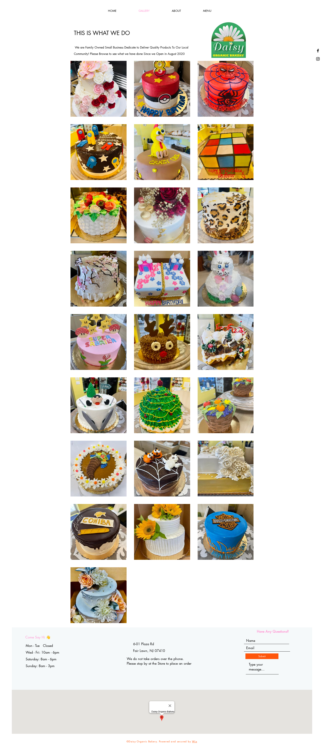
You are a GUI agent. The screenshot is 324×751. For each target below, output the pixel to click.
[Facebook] (318, 50)
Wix (194, 741)
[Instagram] (318, 59)
